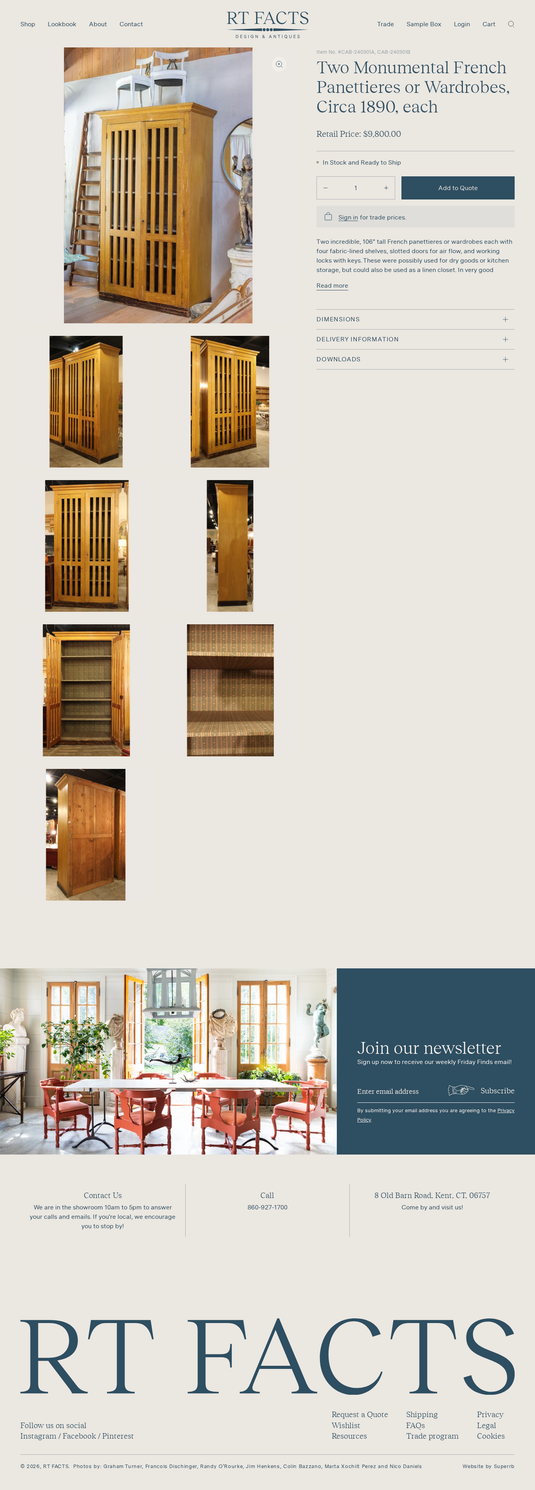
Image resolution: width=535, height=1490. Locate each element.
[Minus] (325, 188)
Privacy (490, 1414)
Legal (486, 1425)
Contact (131, 24)
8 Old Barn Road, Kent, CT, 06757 (432, 1195)
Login (462, 24)
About (98, 24)
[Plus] (386, 188)
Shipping (422, 1414)
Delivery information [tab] (357, 339)
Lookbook (62, 24)
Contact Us (103, 1195)
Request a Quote (360, 1414)
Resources (349, 1435)
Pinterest (118, 1435)
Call (267, 1195)
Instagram (38, 1435)
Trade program (432, 1435)
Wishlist (346, 1425)
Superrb (504, 1466)
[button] (511, 24)
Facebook (79, 1435)
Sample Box (424, 24)
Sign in (348, 217)
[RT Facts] (268, 25)
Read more (332, 285)
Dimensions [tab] (338, 319)
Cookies (491, 1435)
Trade (385, 24)
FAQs (415, 1425)
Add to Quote (458, 187)
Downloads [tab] (338, 359)
